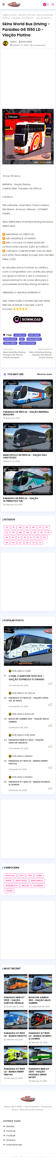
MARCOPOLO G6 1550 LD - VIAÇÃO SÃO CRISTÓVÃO (25, 456)
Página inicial (9, 15)
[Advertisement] (28, 79)
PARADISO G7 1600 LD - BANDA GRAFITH (15, 1034)
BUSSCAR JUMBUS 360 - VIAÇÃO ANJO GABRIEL (29, 720)
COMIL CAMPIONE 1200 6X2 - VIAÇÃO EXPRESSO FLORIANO (26, 677)
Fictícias (11, 1131)
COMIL (39, 875)
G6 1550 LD (20, 335)
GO (13, 532)
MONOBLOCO (12, 885)
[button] (53, 4)
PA (48, 532)
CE (40, 527)
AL (14, 527)
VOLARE (9, 890)
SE (27, 542)
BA (33, 527)
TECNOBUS (38, 885)
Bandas (10, 1126)
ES (7, 532)
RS (13, 542)
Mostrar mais (44, 374)
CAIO (21, 875)
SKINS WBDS (10, 343)
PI (18, 537)
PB (7, 537)
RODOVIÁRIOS (34, 339)
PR (25, 537)
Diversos (11, 1140)
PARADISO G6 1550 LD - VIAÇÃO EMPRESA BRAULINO (26, 413)
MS (34, 532)
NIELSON (25, 885)
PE (13, 537)
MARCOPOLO (10, 339)
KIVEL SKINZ (34, 335)
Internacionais (14, 1144)
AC (7, 527)
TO (40, 542)
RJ (31, 537)
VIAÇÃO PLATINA (26, 15)
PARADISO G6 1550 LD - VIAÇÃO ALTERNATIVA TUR (20, 499)
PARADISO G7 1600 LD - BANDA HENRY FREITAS (28, 762)
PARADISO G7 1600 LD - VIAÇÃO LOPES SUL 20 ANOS (28, 699)
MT (41, 532)
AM (20, 527)
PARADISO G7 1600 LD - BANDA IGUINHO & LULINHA (29, 783)
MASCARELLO (37, 880)
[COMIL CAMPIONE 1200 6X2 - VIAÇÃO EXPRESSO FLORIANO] (28, 646)
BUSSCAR (10, 875)
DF (47, 527)
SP (33, 542)
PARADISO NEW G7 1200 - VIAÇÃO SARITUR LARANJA (26, 741)
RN (38, 537)
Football (11, 1135)
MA (20, 532)
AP (27, 527)
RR (7, 542)
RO (44, 537)
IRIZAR (8, 880)
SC (20, 542)
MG (21, 339)
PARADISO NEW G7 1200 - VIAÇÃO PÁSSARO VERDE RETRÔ (39, 1073)
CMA (30, 875)
